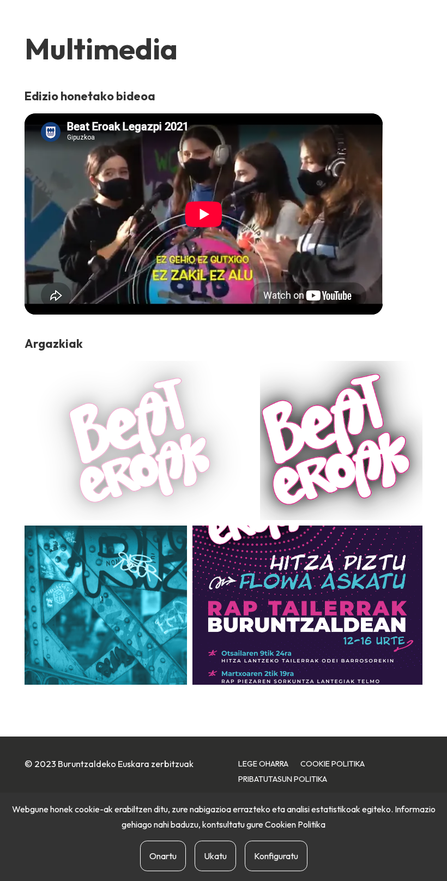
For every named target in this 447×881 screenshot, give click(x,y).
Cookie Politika (332, 764)
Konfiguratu (276, 855)
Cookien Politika (295, 824)
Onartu (163, 855)
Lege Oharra (263, 764)
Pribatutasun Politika (282, 779)
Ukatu (215, 855)
